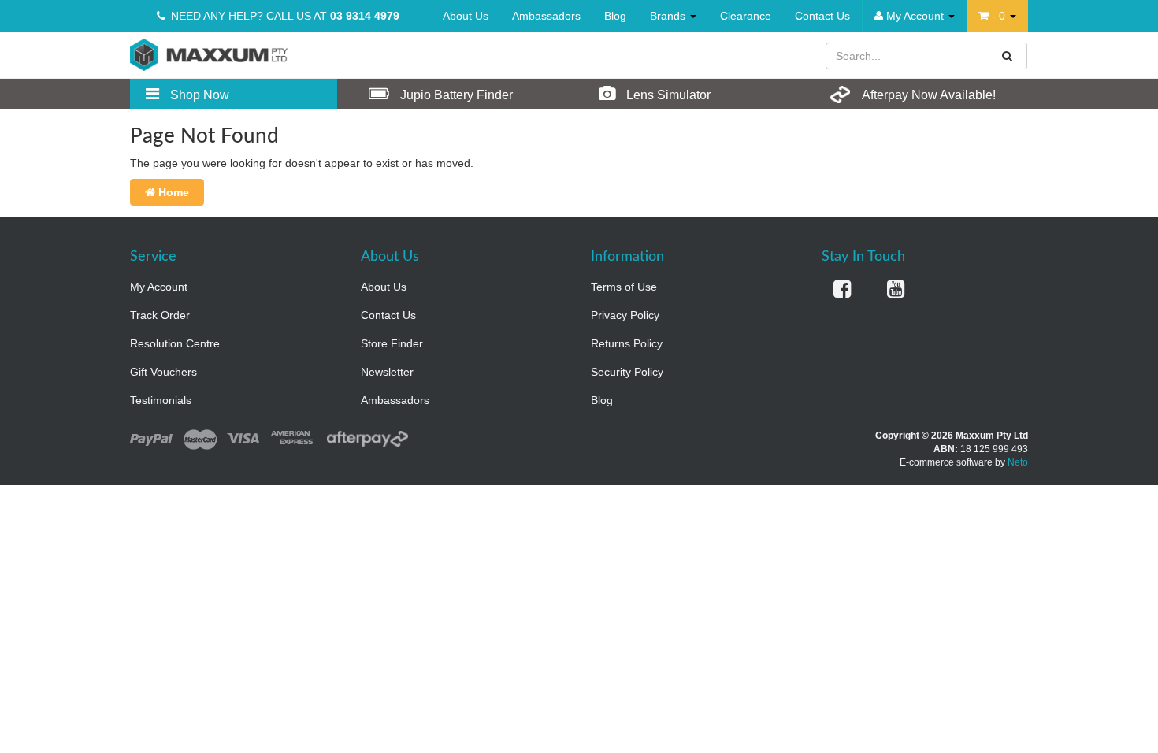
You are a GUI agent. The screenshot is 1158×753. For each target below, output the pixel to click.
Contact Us (822, 15)
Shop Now (198, 95)
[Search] (1007, 56)
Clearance (745, 15)
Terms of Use (624, 286)
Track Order (160, 315)
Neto (1018, 462)
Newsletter (387, 371)
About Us (465, 15)
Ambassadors (546, 15)
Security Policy (627, 371)
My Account (158, 286)
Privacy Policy (625, 315)
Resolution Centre (175, 343)
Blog (615, 15)
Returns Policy (627, 343)
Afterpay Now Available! (927, 95)
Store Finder (392, 343)
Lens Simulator (667, 95)
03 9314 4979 (364, 15)
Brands (669, 15)
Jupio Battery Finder (455, 95)
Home (172, 192)
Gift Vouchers (163, 371)
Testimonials (160, 400)
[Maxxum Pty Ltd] (209, 53)
